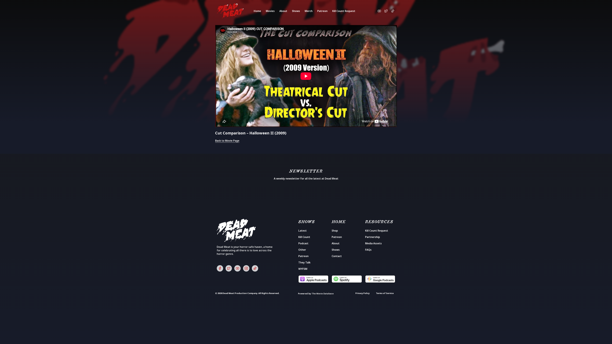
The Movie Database (323, 293)
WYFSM (302, 269)
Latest (302, 230)
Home (257, 11)
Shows (296, 11)
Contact (337, 256)
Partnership (372, 237)
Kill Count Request (343, 11)
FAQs (368, 249)
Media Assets (373, 243)
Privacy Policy (362, 293)
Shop (335, 230)
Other (302, 249)
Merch (309, 11)
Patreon (322, 11)
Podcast (303, 243)
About (283, 11)
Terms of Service (385, 293)
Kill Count (304, 237)
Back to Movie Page (227, 140)
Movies (270, 11)
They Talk (304, 262)
